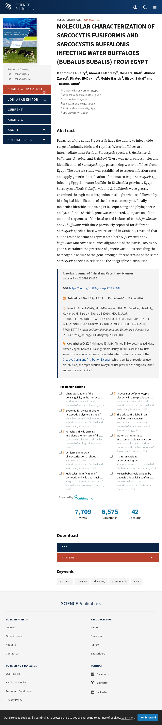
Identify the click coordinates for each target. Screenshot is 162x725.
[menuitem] (135, 7)
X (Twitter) (103, 683)
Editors (95, 645)
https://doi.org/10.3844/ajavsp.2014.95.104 (94, 288)
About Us (11, 645)
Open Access (14, 636)
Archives (15, 120)
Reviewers (97, 636)
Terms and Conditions (18, 691)
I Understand (148, 717)
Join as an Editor (23, 99)
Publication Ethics (16, 682)
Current (15, 109)
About (13, 130)
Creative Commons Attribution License (87, 359)
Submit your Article (25, 89)
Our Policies (13, 673)
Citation (68, 557)
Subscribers (98, 653)
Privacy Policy (14, 700)
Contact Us (12, 653)
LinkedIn (101, 692)
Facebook (102, 674)
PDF (64, 547)
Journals (11, 627)
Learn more (128, 717)
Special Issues (20, 140)
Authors (95, 627)
